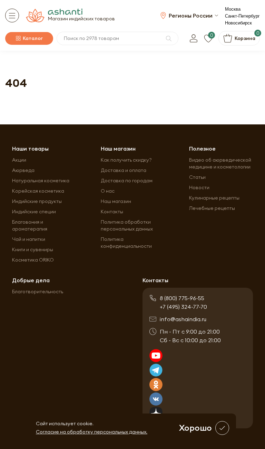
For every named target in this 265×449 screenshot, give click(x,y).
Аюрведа (23, 170)
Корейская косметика (38, 191)
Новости (199, 187)
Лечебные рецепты (212, 208)
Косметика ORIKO (33, 260)
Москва (233, 9)
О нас (108, 191)
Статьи (197, 177)
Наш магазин (116, 201)
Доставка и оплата (123, 170)
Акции (19, 160)
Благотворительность (37, 291)
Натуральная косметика (40, 180)
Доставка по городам (127, 180)
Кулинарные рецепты (214, 198)
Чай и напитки (28, 239)
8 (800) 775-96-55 (182, 298)
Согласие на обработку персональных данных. (91, 432)
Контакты (112, 211)
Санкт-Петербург (242, 16)
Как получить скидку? (126, 160)
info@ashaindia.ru (183, 319)
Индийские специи (34, 211)
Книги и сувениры (32, 249)
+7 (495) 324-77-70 (183, 306)
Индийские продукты (37, 201)
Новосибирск (238, 22)
